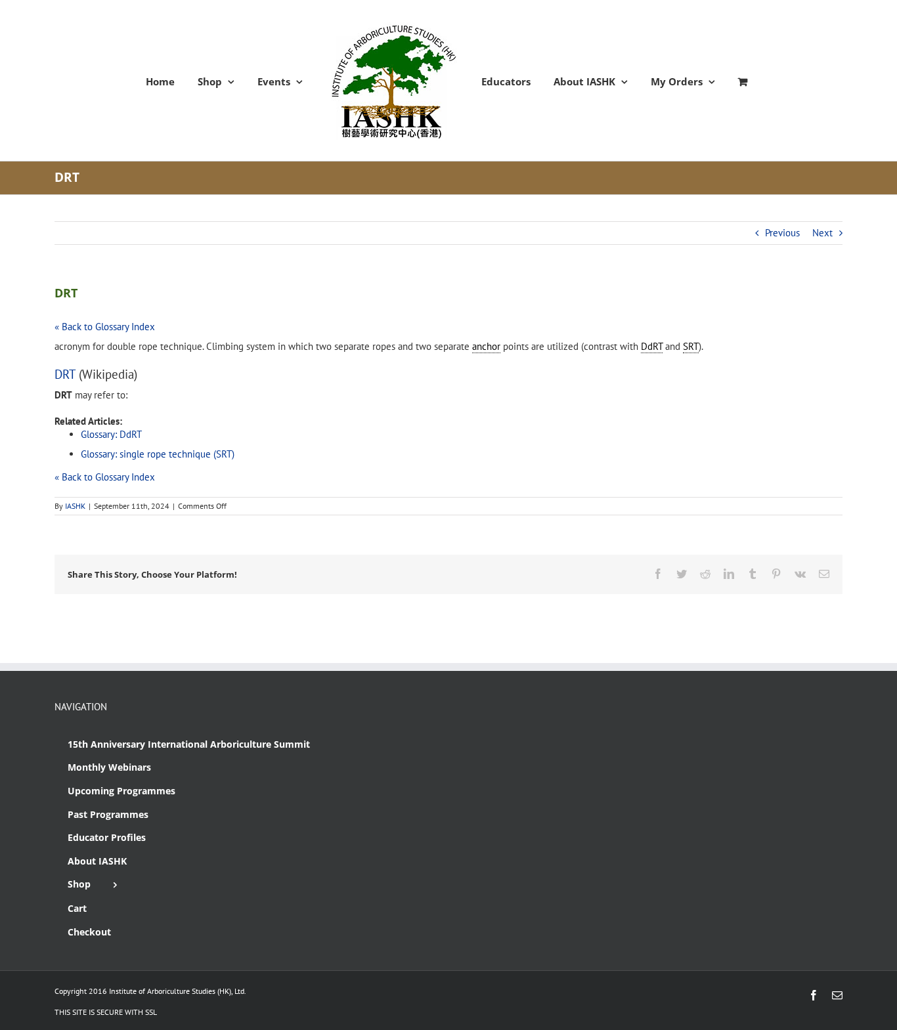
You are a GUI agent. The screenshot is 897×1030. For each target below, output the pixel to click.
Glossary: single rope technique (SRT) (157, 454)
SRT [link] (691, 346)
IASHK (75, 506)
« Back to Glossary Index (105, 326)
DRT (65, 374)
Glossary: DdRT (111, 434)
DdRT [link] (652, 346)
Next (822, 232)
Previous (782, 232)
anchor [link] (486, 346)
